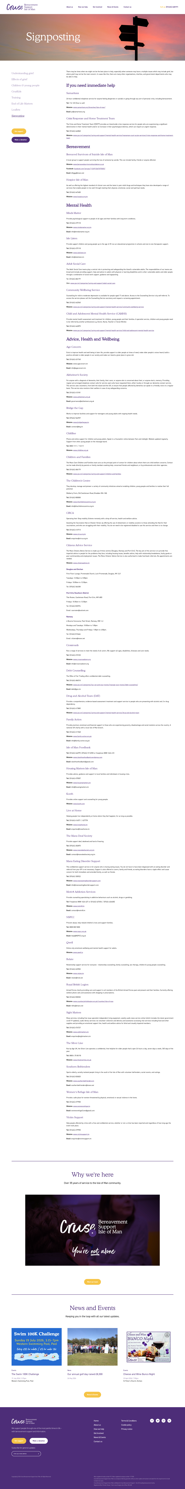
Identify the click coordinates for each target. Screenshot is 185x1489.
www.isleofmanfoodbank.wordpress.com (87, 757)
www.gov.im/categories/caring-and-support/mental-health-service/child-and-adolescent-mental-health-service (113, 330)
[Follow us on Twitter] (158, 1421)
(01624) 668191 (172, 7)
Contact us (127, 7)
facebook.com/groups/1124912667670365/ (89, 169)
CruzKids (16, 91)
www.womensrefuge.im (81, 1106)
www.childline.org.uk (80, 450)
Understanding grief (23, 73)
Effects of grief (19, 79)
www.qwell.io (78, 952)
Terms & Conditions (129, 1420)
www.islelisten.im (79, 253)
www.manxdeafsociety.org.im (83, 850)
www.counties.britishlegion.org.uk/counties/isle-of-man (93, 1001)
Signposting (18, 115)
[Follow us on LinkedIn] (169, 1421)
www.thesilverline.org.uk (82, 1060)
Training (16, 97)
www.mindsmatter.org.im (82, 227)
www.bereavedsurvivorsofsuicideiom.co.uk (88, 164)
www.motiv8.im (78, 906)
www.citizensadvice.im (81, 563)
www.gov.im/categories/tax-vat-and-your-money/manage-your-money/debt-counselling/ (105, 685)
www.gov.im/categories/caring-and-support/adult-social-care (92, 283)
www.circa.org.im (79, 534)
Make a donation (21, 140)
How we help (83, 7)
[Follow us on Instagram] (163, 1421)
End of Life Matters (22, 103)
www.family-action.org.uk (82, 736)
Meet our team (92, 1282)
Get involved (97, 7)
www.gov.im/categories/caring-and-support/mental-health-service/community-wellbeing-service (108, 307)
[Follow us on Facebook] (152, 1421)
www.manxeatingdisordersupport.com (87, 881)
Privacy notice (126, 1429)
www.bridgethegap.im (81, 422)
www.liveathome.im (80, 825)
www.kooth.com (79, 804)
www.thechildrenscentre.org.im (84, 502)
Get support (19, 131)
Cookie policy (126, 1424)
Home (96, 1420)
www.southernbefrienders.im (83, 1081)
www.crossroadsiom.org (82, 659)
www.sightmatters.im (81, 1032)
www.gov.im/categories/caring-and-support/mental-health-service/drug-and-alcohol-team (106, 713)
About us (69, 7)
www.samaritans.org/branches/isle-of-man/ (89, 107)
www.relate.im (78, 973)
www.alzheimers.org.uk (81, 397)
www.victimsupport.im (81, 1134)
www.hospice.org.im (80, 196)
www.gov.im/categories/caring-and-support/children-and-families (97, 474)
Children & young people (26, 85)
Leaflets (16, 109)
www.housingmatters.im (82, 783)
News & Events (112, 7)
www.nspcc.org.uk (79, 931)
